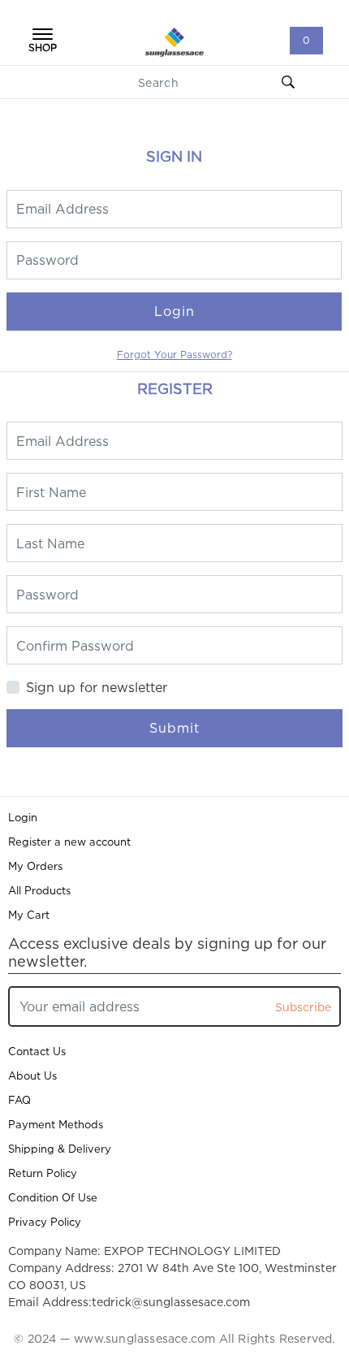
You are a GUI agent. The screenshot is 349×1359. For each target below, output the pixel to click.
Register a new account (69, 841)
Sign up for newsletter (96, 687)
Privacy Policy (44, 1221)
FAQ (19, 1100)
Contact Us (37, 1051)
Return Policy (42, 1173)
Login (174, 311)
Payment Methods (55, 1124)
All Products (39, 890)
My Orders (35, 866)
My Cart (29, 914)
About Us (32, 1075)
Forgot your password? (174, 354)
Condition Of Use (52, 1197)
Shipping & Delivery (59, 1148)
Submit (174, 728)
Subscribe (303, 1007)
